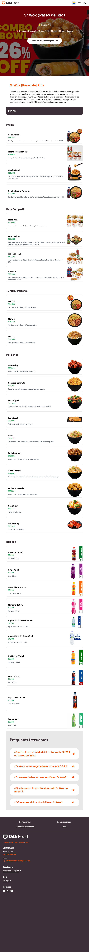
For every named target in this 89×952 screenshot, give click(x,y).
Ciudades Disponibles (25, 827)
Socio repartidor (64, 822)
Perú (26, 843)
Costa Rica (13, 843)
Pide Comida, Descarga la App (44, 41)
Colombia (6, 843)
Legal (64, 827)
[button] (44, 41)
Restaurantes (25, 822)
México (21, 843)
